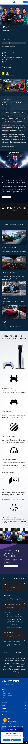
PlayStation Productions (7, 695)
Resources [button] (4, 711)
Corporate (4, 697)
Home (3, 684)
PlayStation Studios (6, 693)
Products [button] (4, 702)
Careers (3, 691)
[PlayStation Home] (14, 2)
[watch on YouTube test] (21, 90)
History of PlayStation (6, 699)
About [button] (3, 687)
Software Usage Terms (23, 737)
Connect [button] (4, 714)
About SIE (4, 689)
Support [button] (4, 708)
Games (7, 684)
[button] (8, 67)
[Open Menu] (1, 2)
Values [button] (4, 705)
